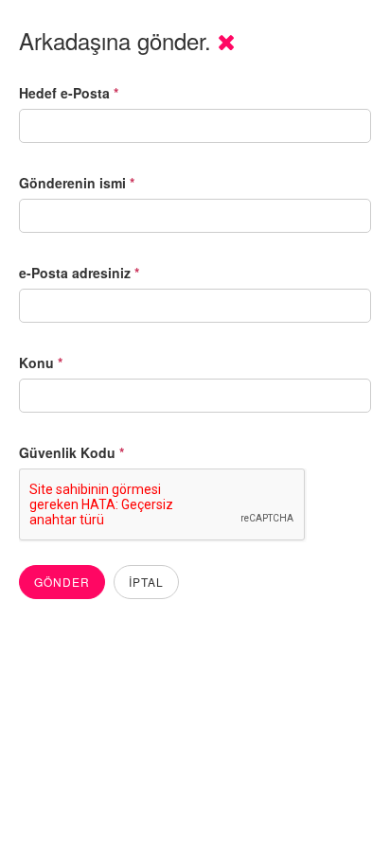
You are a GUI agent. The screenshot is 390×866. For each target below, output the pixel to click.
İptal (146, 582)
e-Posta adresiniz (79, 272)
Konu (40, 362)
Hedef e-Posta (68, 92)
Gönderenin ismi (76, 182)
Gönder (62, 582)
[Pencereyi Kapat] (227, 40)
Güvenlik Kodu (71, 452)
